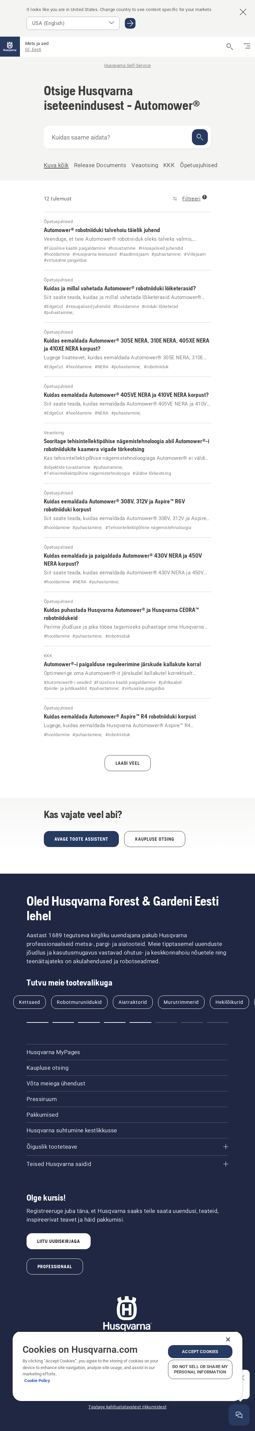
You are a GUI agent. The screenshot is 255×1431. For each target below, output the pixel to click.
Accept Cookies (200, 1351)
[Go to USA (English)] (130, 23)
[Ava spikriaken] (239, 1415)
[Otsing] (200, 137)
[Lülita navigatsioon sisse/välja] (247, 47)
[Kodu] (10, 47)
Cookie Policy (37, 1380)
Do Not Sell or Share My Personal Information (200, 1369)
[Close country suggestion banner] (243, 12)
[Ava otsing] (230, 47)
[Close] (228, 1339)
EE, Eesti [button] (33, 49)
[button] (37, 1022)
